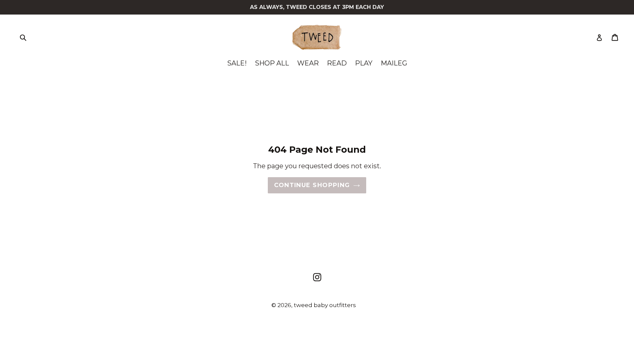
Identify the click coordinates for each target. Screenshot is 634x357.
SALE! (237, 63)
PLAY (363, 63)
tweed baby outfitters (325, 305)
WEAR (308, 63)
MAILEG (394, 63)
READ (337, 63)
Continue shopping (312, 185)
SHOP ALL (272, 63)
